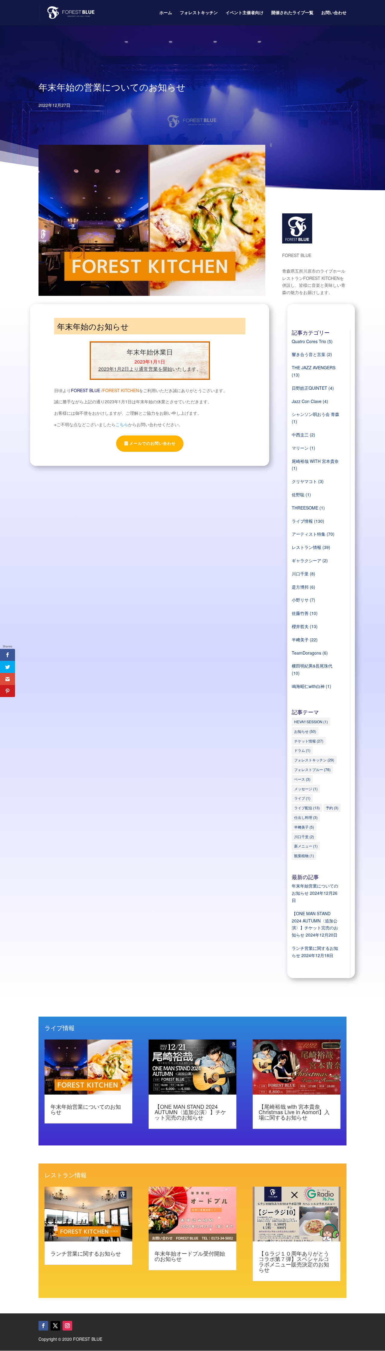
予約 (332, 807)
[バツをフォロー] (55, 1326)
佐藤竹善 (300, 613)
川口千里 (300, 574)
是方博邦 (300, 587)
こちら (122, 424)
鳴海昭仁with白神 (308, 686)
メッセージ (306, 788)
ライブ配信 (307, 807)
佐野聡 (298, 494)
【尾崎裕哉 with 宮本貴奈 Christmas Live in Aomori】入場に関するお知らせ (294, 1111)
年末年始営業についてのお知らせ (86, 1109)
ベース (302, 779)
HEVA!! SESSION (311, 721)
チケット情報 (308, 740)
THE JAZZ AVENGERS (313, 367)
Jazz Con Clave (307, 401)
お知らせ (305, 731)
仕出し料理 (306, 817)
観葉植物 (304, 855)
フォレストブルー (312, 769)
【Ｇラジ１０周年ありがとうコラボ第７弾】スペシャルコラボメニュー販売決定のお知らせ (294, 1261)
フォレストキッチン (199, 13)
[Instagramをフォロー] (67, 1326)
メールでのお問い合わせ (152, 443)
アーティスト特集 (308, 534)
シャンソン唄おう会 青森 (315, 414)
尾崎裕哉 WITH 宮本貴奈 (315, 461)
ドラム (302, 750)
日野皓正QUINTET (309, 388)
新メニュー (306, 845)
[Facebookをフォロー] (43, 1326)
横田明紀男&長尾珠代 (312, 666)
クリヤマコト (304, 481)
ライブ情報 (302, 521)
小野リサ (300, 600)
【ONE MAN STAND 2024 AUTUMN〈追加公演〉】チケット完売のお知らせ (190, 1111)
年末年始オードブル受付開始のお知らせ (190, 1256)
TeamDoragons (306, 653)
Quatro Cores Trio (309, 341)
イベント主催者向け (244, 13)
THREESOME (305, 508)
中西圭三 (300, 435)
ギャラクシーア (306, 560)
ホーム (165, 13)
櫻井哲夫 (300, 626)
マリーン (300, 448)
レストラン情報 (306, 547)
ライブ (302, 798)
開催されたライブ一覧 (292, 13)
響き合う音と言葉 (308, 354)
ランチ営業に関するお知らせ (86, 1253)
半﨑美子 (300, 640)
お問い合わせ (333, 13)
